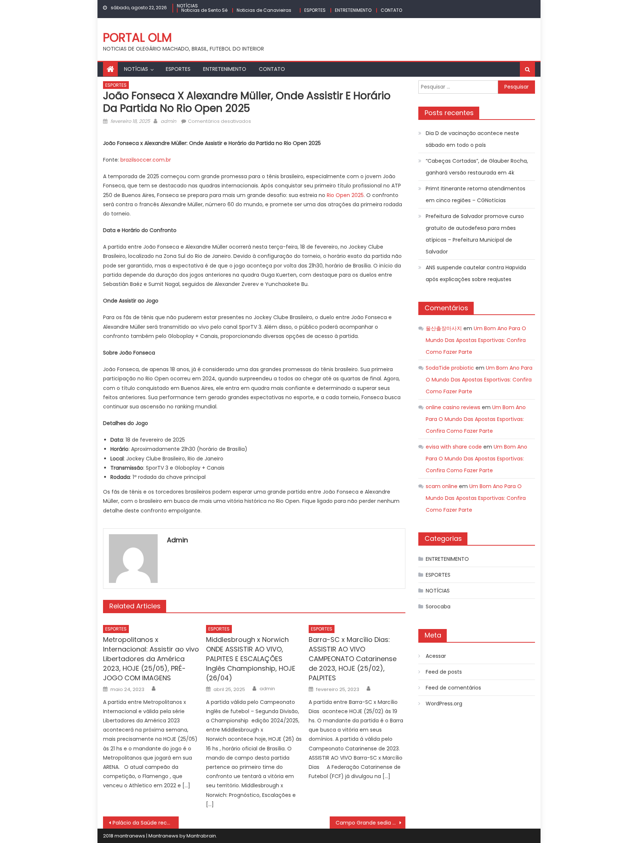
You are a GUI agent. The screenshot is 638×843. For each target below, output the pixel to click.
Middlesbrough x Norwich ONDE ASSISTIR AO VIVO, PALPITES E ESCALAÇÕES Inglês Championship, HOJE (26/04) (250, 659)
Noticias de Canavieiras (264, 10)
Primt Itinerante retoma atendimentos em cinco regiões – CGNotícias (475, 194)
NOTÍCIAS (187, 6)
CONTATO (391, 10)
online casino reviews (453, 407)
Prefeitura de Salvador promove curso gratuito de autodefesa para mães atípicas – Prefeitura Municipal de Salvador (475, 234)
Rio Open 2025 (345, 195)
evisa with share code (454, 446)
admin (168, 121)
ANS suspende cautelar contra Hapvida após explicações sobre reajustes (476, 273)
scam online (441, 486)
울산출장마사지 (444, 328)
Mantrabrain (201, 835)
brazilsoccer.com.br (145, 159)
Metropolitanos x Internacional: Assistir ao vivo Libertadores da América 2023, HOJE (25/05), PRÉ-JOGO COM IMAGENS (151, 659)
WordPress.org (444, 703)
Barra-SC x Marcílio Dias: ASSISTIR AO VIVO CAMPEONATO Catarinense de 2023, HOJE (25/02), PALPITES (353, 659)
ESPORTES (315, 10)
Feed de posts (444, 672)
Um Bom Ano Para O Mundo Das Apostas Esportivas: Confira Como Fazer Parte (476, 340)
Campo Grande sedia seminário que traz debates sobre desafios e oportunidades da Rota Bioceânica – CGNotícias (370, 822)
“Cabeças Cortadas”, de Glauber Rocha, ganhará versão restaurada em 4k (477, 166)
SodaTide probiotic (450, 368)
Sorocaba (438, 606)
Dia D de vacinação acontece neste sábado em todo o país (472, 139)
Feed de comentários (453, 687)
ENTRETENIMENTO (353, 10)
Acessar (436, 656)
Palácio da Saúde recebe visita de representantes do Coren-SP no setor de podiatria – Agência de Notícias (146, 822)
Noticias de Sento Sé (204, 10)
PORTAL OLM (137, 37)
